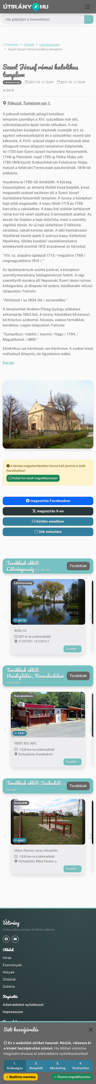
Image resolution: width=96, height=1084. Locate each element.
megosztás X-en (50, 511)
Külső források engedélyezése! (35, 478)
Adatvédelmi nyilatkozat (23, 1005)
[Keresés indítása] (88, 19)
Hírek (7, 958)
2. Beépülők (36, 1066)
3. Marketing (58, 1066)
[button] (90, 616)
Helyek (29, 44)
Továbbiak (78, 566)
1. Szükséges (15, 1066)
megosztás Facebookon (49, 501)
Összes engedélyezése (73, 1077)
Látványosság (50, 44)
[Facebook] (6, 939)
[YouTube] (15, 939)
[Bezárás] (90, 1029)
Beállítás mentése (22, 1077)
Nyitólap (12, 44)
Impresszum (13, 1012)
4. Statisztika (80, 1066)
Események (12, 965)
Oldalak (9, 979)
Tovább (71, 649)
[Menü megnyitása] (87, 7)
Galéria (9, 986)
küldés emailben (49, 521)
